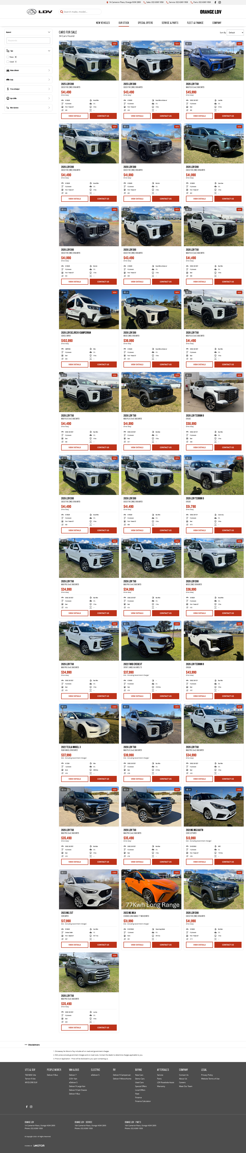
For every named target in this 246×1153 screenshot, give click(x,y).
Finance (138, 1097)
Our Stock (124, 23)
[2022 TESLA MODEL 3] (89, 724)
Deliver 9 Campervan (122, 1075)
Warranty (161, 1086)
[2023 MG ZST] (89, 889)
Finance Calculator (143, 1101)
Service (160, 1075)
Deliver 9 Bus (52, 1075)
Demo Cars (139, 1078)
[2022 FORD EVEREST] (151, 641)
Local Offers (140, 1090)
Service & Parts (170, 23)
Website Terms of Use (210, 1078)
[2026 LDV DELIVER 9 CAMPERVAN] (89, 309)
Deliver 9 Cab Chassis (78, 1090)
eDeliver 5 (73, 1082)
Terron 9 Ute (30, 1078)
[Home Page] (39, 11)
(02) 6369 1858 (37, 1128)
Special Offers (145, 23)
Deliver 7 (72, 1075)
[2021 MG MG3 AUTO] (214, 806)
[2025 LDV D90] (89, 61)
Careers (182, 1082)
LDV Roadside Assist (165, 1082)
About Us (183, 1078)
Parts (159, 1078)
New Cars (139, 1075)
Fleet (137, 1093)
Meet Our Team (185, 1086)
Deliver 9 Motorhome (122, 1078)
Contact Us (103, 116)
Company (216, 23)
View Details (75, 116)
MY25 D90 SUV (31, 1082)
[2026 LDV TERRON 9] (214, 392)
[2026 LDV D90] (89, 143)
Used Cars (139, 1082)
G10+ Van (73, 1078)
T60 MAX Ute (30, 1075)
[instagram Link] (219, 2)
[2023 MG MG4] (151, 889)
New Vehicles (103, 23)
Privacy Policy (207, 1075)
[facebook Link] (215, 2)
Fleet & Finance (195, 23)
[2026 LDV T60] (214, 61)
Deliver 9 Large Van (77, 1086)
